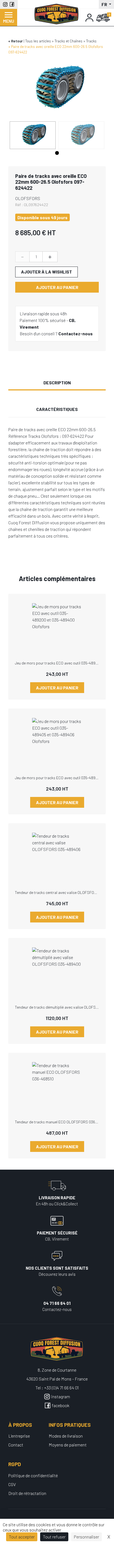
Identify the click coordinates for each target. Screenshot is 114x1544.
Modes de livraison (66, 1435)
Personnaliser (86, 1536)
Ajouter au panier (57, 287)
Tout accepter (22, 1536)
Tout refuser (54, 1536)
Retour (17, 41)
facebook (60, 1405)
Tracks (91, 41)
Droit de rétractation (27, 1493)
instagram (60, 1396)
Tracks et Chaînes (68, 41)
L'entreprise (19, 1435)
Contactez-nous (75, 333)
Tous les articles (38, 41)
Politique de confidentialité (33, 1475)
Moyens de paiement (68, 1444)
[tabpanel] (33, 135)
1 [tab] (57, 153)
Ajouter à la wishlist (46, 271)
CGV (12, 1484)
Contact (15, 1444)
